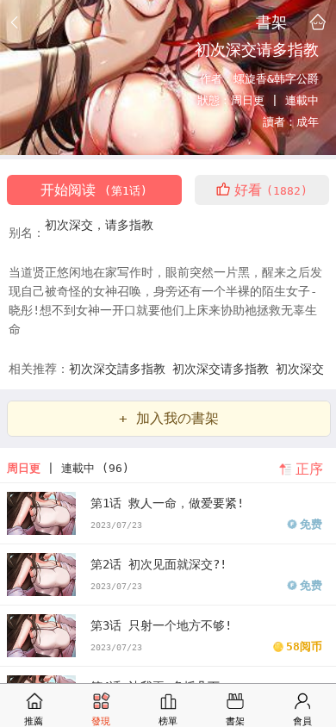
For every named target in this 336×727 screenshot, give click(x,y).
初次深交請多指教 (120, 369)
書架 (271, 21)
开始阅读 (93, 190)
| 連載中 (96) (68, 468)
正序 (309, 469)
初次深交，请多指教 (99, 225)
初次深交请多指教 (224, 369)
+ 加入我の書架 (169, 418)
